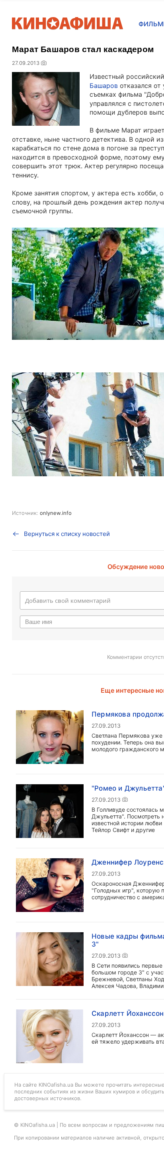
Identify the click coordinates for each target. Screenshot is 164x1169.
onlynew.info (56, 513)
